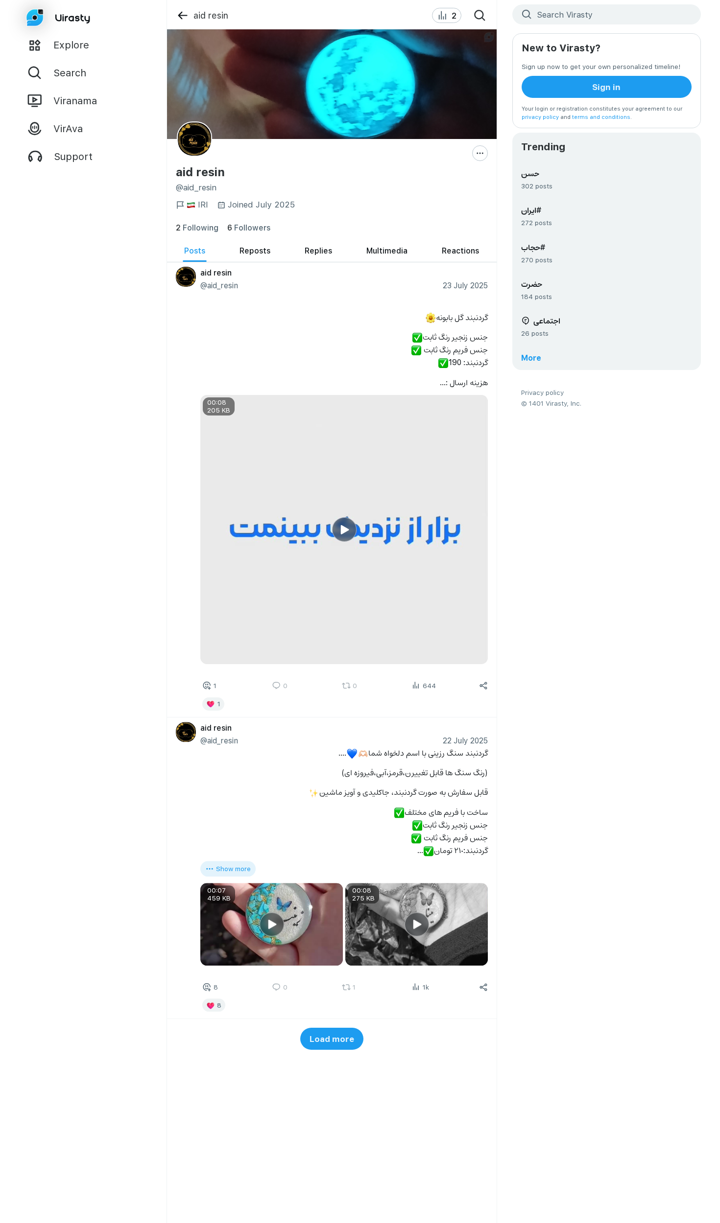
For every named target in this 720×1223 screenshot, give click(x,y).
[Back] (182, 15)
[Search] (480, 15)
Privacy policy (542, 392)
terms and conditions (601, 116)
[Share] (483, 685)
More (531, 357)
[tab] (194, 251)
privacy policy (540, 116)
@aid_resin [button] (219, 285)
